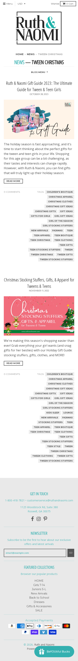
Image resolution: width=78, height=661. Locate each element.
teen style (53, 446)
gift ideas (66, 211)
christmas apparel (61, 197)
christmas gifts (45, 211)
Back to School (39, 597)
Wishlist (55, 3)
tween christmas (42, 254)
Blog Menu (38, 72)
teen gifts (66, 245)
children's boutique (60, 192)
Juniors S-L (39, 589)
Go (70, 552)
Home (19, 54)
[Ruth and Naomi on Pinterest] (45, 518)
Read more (13, 181)
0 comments (12, 191)
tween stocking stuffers (56, 259)
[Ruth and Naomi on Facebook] (32, 518)
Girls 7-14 (39, 585)
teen (70, 230)
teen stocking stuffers (45, 250)
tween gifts (65, 254)
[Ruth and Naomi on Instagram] (39, 518)
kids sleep (52, 413)
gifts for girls (40, 216)
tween (69, 250)
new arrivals (39, 230)
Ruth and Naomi (44, 644)
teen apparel (42, 235)
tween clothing (42, 456)
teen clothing (63, 240)
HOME (39, 580)
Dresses (39, 602)
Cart (69, 3)
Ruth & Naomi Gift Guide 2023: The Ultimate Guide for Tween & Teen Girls (39, 86)
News (30, 54)
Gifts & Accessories (39, 606)
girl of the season (61, 221)
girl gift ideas (63, 216)
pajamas (57, 230)
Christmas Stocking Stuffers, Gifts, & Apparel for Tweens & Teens (39, 283)
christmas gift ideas (59, 206)
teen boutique (63, 235)
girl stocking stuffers (58, 225)
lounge (68, 413)
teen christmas (40, 240)
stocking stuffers (50, 422)
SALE (39, 610)
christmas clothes (60, 201)
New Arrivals (39, 593)
